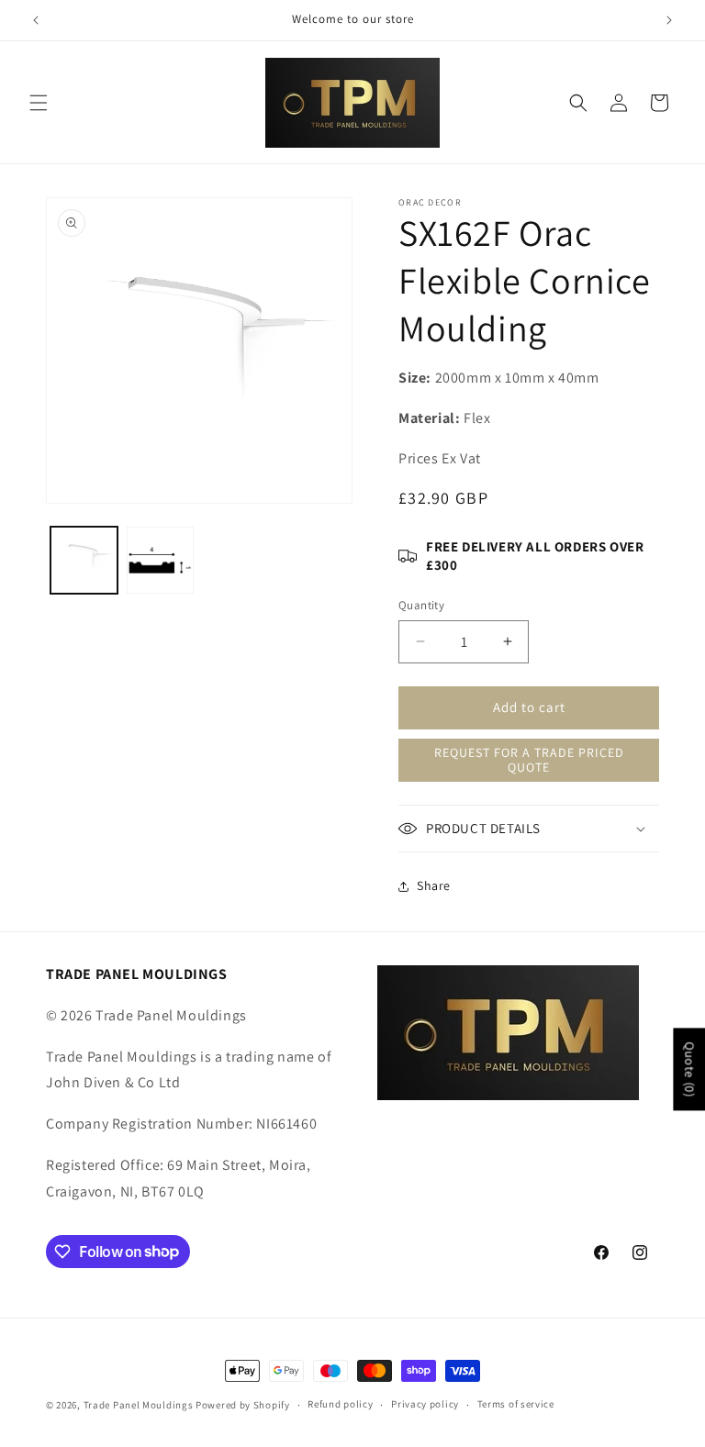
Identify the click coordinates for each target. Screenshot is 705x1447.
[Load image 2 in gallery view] (160, 560)
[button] (38, 103)
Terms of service (515, 1403)
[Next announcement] (669, 20)
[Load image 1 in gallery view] (84, 560)
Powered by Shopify (243, 1404)
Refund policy (340, 1403)
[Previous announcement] (36, 20)
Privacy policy (425, 1403)
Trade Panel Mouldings (140, 1404)
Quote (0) (689, 1068)
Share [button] (434, 885)
